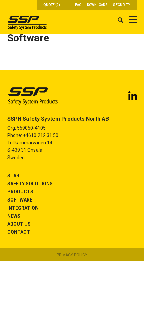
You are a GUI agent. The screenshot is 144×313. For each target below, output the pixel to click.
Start (15, 175)
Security (121, 5)
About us (19, 224)
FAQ (78, 5)
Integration (23, 208)
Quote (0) (51, 5)
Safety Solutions (30, 183)
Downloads (97, 5)
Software (19, 200)
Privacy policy (72, 255)
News (13, 216)
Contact (18, 232)
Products (20, 191)
